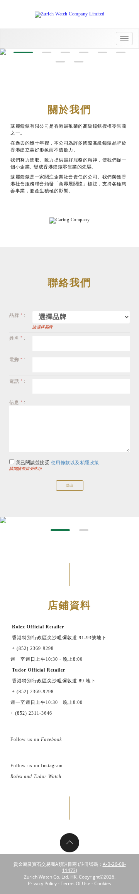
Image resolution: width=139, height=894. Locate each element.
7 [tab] (60, 61)
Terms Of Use (75, 883)
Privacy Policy (42, 883)
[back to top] (69, 842)
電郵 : (17, 359)
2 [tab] (46, 52)
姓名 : (17, 338)
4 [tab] (83, 52)
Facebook (51, 739)
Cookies (102, 883)
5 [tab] (102, 52)
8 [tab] (78, 61)
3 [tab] (65, 52)
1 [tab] (23, 52)
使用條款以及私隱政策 (75, 462)
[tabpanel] (69, 520)
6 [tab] (120, 52)
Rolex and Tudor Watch (35, 776)
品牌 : (17, 315)
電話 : (17, 381)
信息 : (17, 402)
